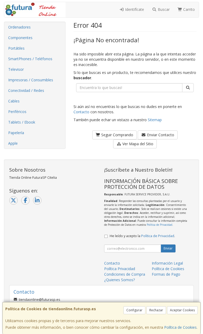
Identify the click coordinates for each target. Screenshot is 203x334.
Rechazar (156, 310)
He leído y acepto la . (142, 236)
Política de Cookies (180, 327)
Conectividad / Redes (26, 90)
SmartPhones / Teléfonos (30, 58)
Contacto (81, 111)
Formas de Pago (166, 274)
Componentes (20, 37)
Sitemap (155, 119)
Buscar (163, 9)
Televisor (16, 69)
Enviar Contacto (160, 134)
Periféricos (17, 111)
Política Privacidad (119, 268)
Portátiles (16, 48)
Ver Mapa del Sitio (137, 143)
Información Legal (167, 263)
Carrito (188, 9)
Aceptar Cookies (182, 310)
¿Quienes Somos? (119, 279)
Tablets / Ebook (21, 122)
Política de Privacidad (159, 225)
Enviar (168, 248)
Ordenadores (19, 27)
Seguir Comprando (116, 134)
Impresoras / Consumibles (30, 79)
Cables (14, 101)
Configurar (134, 310)
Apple (13, 143)
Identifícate (134, 9)
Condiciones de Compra (124, 274)
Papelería (16, 132)
